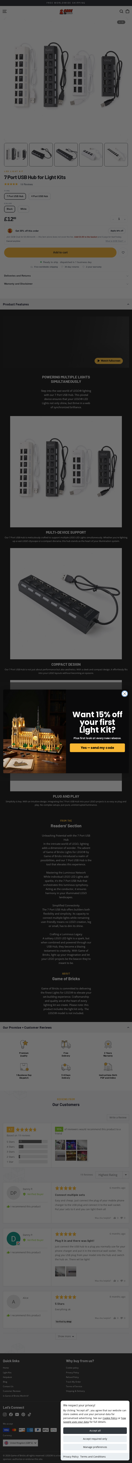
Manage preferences (95, 1447)
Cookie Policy (110, 1418)
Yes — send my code (97, 748)
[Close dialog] (125, 693)
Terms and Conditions (93, 1456)
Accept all (95, 1430)
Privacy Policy (71, 1456)
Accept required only (95, 1438)
